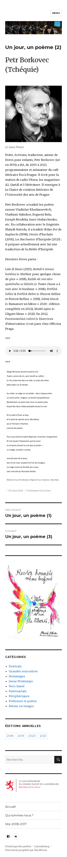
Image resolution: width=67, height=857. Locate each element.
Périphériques (19, 696)
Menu (56, 13)
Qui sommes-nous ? (19, 815)
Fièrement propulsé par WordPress (26, 850)
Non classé (16, 686)
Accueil (10, 806)
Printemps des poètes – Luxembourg (27, 846)
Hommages (17, 676)
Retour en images (21, 706)
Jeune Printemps (21, 681)
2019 (21, 736)
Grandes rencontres (23, 671)
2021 (43, 736)
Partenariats (18, 691)
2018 (10, 736)
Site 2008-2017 (16, 824)
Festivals (15, 666)
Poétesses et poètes (38, 490)
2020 (32, 736)
